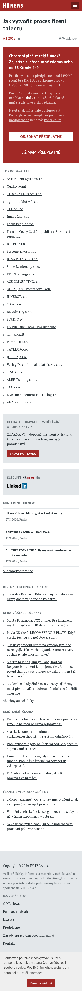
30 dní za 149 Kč (34, 98)
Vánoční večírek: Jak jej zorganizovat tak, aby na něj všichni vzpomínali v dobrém (42, 814)
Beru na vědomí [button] (41, 983)
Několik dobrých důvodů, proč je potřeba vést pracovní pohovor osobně (40, 826)
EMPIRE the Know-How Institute (31, 327)
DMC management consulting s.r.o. (33, 395)
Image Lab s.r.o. (18, 216)
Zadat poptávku (23, 454)
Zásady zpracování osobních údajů (28, 935)
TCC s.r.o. (13, 387)
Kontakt (9, 943)
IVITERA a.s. (39, 865)
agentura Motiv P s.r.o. (23, 201)
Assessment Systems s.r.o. (26, 179)
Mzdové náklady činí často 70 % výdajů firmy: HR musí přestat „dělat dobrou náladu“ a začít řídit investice (43, 689)
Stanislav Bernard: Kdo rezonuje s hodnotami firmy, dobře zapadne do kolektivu (40, 596)
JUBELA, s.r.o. (17, 357)
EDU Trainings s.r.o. (21, 274)
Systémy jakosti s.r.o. (22, 251)
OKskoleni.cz (16, 304)
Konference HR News (19, 503)
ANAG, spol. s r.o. (19, 402)
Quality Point (16, 186)
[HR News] (13, 5)
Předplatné (11, 927)
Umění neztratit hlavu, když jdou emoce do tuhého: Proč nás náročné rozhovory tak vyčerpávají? (38, 761)
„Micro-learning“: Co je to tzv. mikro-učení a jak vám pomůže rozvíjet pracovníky (42, 801)
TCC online (15, 209)
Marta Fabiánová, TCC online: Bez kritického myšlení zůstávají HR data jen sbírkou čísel (39, 622)
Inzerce (8, 919)
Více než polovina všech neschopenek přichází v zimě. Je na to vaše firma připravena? (42, 721)
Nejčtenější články (18, 712)
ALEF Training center (23, 379)
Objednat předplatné (41, 136)
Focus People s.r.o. (20, 224)
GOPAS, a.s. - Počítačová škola (29, 289)
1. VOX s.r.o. (15, 372)
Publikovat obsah (15, 911)
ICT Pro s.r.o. (16, 244)
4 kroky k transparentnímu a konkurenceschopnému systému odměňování (40, 734)
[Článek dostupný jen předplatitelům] (20, 38)
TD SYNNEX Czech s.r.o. (24, 194)
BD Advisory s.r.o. (19, 312)
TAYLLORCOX (17, 349)
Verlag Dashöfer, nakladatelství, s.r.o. (34, 364)
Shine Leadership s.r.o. (23, 266)
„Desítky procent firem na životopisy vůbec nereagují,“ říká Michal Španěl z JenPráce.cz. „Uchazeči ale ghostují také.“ (40, 650)
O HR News (11, 903)
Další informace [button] (31, 973)
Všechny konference (18, 571)
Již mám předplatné (41, 152)
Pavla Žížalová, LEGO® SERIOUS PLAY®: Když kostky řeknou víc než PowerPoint (41, 635)
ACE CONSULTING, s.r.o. (24, 281)
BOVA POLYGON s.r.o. (22, 259)
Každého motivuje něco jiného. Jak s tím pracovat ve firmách (36, 775)
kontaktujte (53, 120)
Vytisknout (69, 38)
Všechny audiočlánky (18, 701)
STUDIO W (15, 319)
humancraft (15, 334)
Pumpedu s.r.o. (17, 342)
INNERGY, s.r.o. (18, 296)
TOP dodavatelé (16, 171)
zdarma (49, 102)
